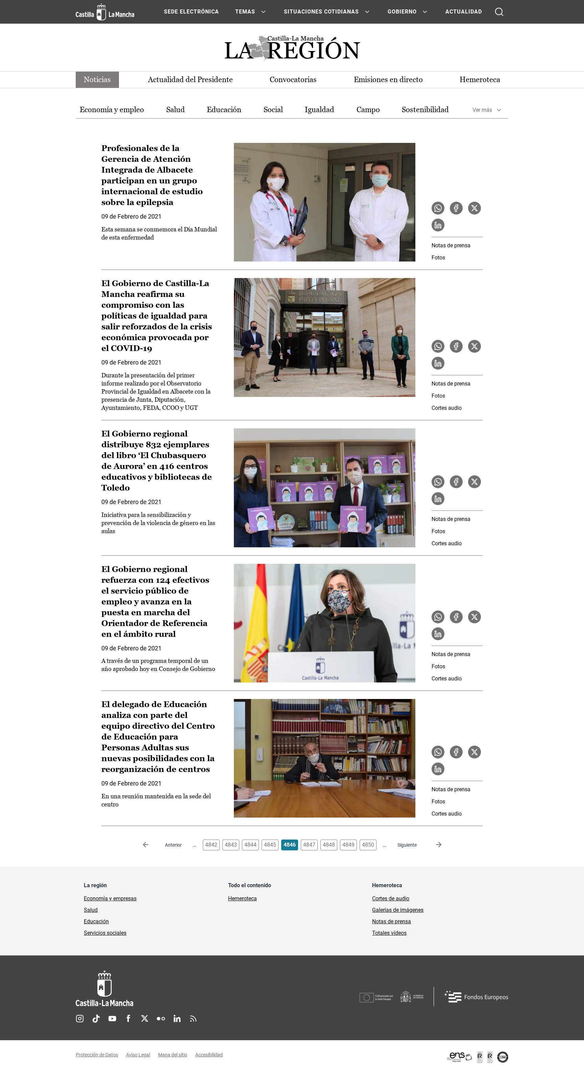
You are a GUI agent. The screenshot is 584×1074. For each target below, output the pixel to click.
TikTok (96, 1019)
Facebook (128, 1019)
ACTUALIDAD (463, 11)
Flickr (161, 1019)
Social (273, 109)
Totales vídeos (389, 933)
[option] (112, 110)
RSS (193, 1019)
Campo (368, 109)
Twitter (145, 1019)
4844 (250, 845)
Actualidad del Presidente (190, 79)
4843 (231, 845)
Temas (245, 11)
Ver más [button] (482, 110)
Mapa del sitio (172, 1054)
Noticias (97, 79)
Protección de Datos (97, 1054)
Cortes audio (447, 408)
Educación (224, 109)
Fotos (438, 257)
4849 (348, 845)
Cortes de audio (390, 898)
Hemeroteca (480, 79)
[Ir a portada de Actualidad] (292, 50)
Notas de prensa (451, 245)
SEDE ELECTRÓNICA (191, 11)
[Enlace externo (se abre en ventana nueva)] (477, 1057)
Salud (175, 109)
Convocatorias (293, 79)
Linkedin (177, 1019)
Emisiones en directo (388, 79)
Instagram (80, 1019)
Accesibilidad (209, 1054)
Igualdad (319, 109)
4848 (329, 845)
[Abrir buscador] (499, 12)
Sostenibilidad (425, 109)
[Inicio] (167, 988)
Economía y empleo (112, 109)
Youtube (112, 1019)
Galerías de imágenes (397, 910)
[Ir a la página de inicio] (105, 12)
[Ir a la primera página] (151, 845)
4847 (309, 845)
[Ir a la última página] (433, 845)
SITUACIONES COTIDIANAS (321, 11)
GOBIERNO (402, 11)
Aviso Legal (138, 1054)
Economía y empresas (110, 898)
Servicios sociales (105, 933)
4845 (270, 845)
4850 (368, 845)
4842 (211, 845)
